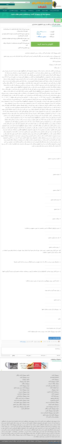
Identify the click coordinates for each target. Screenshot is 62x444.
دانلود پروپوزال (25, 379)
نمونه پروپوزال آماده (24, 385)
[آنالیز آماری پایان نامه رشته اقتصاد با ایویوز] (41, 368)
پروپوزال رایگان (25, 383)
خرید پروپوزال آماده (24, 377)
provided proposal (54, 377)
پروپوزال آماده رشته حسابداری (54, 345)
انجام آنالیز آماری (25, 408)
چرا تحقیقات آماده (54, 387)
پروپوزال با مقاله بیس (13, 10)
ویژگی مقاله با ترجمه (53, 383)
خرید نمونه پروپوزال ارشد (52, 406)
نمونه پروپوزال (55, 389)
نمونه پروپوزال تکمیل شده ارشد (21, 400)
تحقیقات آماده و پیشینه (54, 10)
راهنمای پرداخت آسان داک (52, 417)
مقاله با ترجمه (45, 10)
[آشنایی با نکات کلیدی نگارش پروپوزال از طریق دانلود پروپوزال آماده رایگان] (26, 368)
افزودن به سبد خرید (45, 44)
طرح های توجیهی (55, 398)
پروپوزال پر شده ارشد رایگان (22, 398)
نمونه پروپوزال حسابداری (23, 394)
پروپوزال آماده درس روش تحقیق (21, 387)
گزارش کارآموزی (54, 400)
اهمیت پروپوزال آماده (54, 381)
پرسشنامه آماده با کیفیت (53, 392)
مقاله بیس (38, 10)
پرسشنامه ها (30, 10)
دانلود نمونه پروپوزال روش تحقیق (21, 406)
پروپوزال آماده (23, 10)
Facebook (56, 442)
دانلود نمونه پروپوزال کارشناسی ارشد (50, 412)
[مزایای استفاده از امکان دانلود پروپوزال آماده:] (11, 368)
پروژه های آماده (55, 396)
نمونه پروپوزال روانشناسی (23, 396)
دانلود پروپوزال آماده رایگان (22, 375)
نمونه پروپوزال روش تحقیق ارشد (21, 402)
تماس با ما (5, 10)
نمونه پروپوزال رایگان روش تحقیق (21, 404)
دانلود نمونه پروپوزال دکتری (52, 410)
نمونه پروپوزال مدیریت (23, 392)
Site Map (51, 442)
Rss (60, 442)
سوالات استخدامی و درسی (52, 402)
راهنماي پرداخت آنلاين (23, 47)
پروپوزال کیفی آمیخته (53, 404)
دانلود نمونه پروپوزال (24, 381)
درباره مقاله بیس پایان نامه (52, 385)
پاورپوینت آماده (55, 394)
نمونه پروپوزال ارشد (24, 389)
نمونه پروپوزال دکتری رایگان (52, 408)
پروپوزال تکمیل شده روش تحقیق (51, 415)
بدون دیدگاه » (41, 37)
